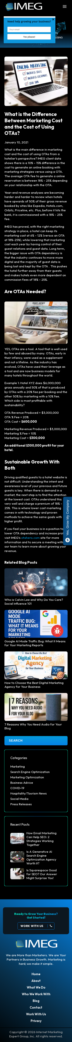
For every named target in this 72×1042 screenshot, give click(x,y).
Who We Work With (36, 994)
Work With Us (36, 1014)
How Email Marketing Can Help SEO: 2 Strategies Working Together (41, 839)
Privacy (36, 1021)
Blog (36, 1001)
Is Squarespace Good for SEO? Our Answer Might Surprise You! (41, 874)
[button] (66, 6)
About (36, 981)
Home (36, 974)
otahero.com (30, 538)
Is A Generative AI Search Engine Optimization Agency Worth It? (41, 857)
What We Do (36, 987)
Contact (36, 1007)
